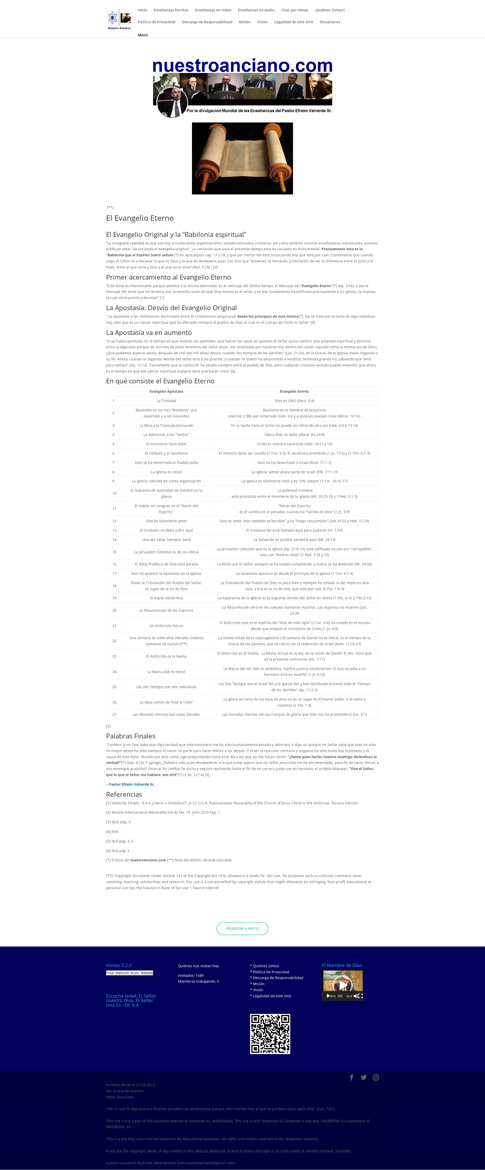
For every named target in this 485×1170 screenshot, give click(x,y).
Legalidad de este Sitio (293, 22)
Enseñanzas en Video (213, 10)
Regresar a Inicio (242, 928)
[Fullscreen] (360, 996)
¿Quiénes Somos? (330, 10)
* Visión (256, 989)
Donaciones (330, 22)
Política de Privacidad (156, 22)
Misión (245, 22)
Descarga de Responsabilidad (207, 22)
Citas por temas (294, 10)
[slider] (340, 996)
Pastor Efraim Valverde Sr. (132, 784)
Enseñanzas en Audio (256, 10)
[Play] (328, 996)
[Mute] (355, 996)
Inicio (142, 10)
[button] (342, 985)
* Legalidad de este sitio (270, 995)
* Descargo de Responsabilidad (276, 977)
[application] (342, 985)
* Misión (257, 983)
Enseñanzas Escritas (171, 10)
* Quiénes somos (264, 965)
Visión (262, 22)
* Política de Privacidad (269, 971)
